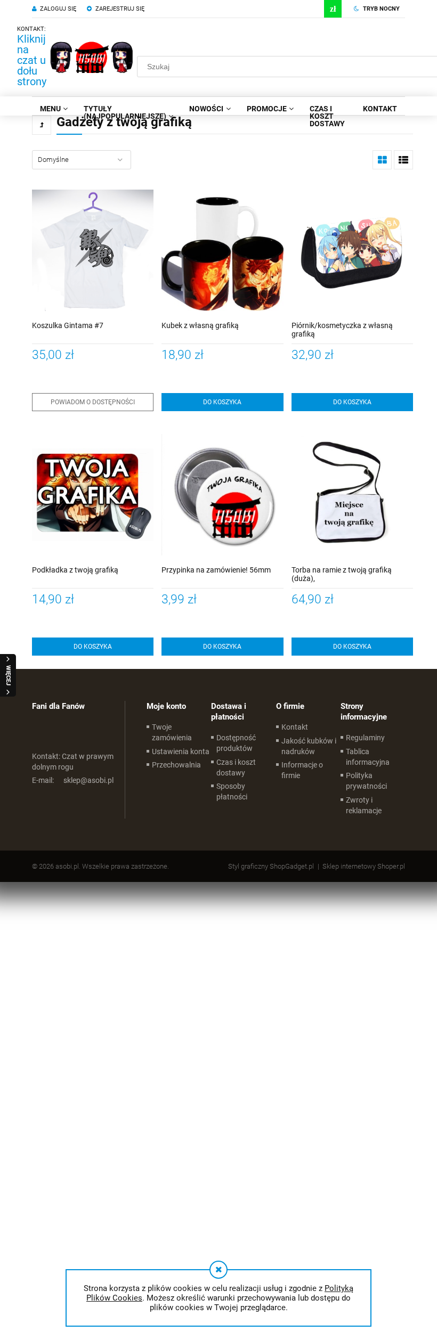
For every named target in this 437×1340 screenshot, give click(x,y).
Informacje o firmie (302, 770)
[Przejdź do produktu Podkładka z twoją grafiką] (92, 494)
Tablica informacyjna (368, 756)
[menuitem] (54, 108)
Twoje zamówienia (172, 732)
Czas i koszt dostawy (236, 767)
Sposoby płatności (231, 791)
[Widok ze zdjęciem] (382, 159)
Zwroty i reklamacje (364, 805)
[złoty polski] (333, 9)
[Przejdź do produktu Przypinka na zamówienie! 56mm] (222, 494)
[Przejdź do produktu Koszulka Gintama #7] (92, 250)
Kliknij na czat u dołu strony (31, 60)
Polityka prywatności (366, 780)
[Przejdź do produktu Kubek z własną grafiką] (222, 250)
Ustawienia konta (180, 751)
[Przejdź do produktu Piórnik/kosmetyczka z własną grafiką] (352, 250)
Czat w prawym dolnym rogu (73, 761)
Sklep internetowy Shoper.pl (363, 866)
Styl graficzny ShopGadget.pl (271, 866)
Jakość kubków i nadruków (308, 746)
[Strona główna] (91, 57)
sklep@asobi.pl (73, 780)
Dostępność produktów (236, 743)
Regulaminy (365, 737)
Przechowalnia (176, 765)
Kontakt (294, 727)
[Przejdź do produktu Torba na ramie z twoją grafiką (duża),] (352, 494)
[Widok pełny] (403, 159)
